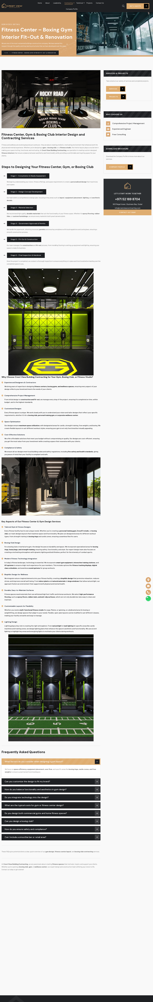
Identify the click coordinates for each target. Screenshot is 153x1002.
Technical (79, 3)
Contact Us (100, 3)
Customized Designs (12, 409)
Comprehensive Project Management (19, 395)
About (47, 3)
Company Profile (72, 9)
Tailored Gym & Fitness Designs (17, 527)
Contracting (69, 3)
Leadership (57, 3)
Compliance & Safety (13, 448)
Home (40, 3)
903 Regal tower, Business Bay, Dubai (127, 204)
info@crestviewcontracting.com (127, 208)
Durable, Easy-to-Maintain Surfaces (19, 590)
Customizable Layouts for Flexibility (18, 606)
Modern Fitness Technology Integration (20, 559)
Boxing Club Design (12, 543)
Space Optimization (12, 422)
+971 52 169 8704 (127, 199)
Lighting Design (10, 622)
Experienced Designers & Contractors (20, 382)
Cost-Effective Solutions (14, 435)
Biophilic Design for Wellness (16, 574)
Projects (89, 3)
